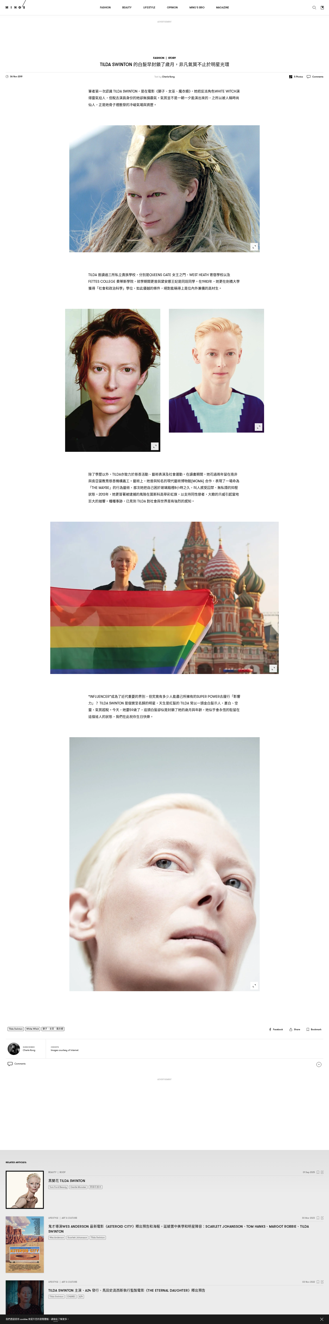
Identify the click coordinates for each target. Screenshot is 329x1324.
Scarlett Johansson (77, 1237)
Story (172, 58)
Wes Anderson (57, 1237)
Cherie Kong (168, 76)
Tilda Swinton (16, 1028)
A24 (81, 1296)
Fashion (158, 58)
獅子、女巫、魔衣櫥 (53, 1028)
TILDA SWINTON (66, 1180)
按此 (55, 1319)
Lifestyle (53, 1217)
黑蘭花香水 (95, 1187)
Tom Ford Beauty (58, 1187)
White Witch (32, 1028)
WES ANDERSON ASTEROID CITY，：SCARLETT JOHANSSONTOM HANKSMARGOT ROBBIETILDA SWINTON (178, 1229)
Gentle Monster (78, 1187)
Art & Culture (69, 1217)
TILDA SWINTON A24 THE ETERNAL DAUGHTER (126, 1290)
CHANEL (71, 1296)
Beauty (52, 1172)
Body (62, 1172)
